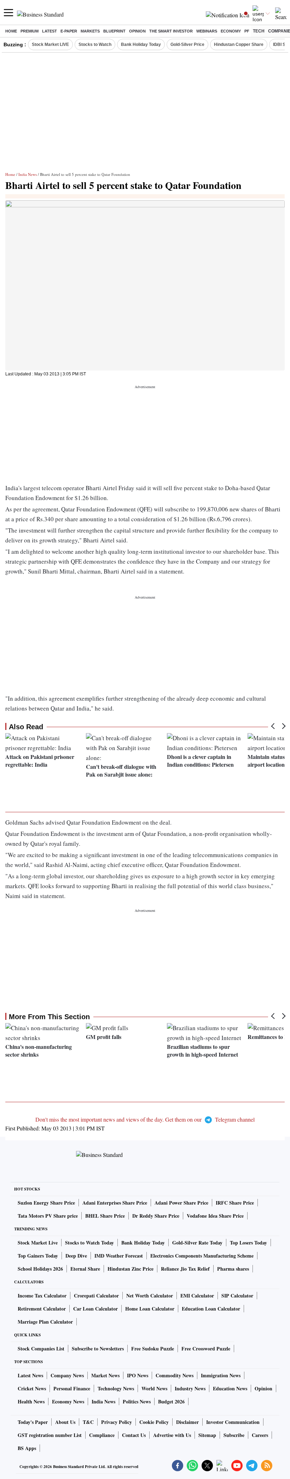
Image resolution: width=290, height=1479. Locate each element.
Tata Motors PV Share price (48, 1215)
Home (11, 31)
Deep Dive (76, 1255)
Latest (49, 31)
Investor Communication (233, 1422)
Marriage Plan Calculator (45, 1321)
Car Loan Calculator (95, 1308)
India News (27, 174)
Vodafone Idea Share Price (215, 1215)
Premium (30, 31)
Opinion (137, 31)
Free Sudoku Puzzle (152, 1348)
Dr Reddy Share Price (155, 1215)
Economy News (68, 1401)
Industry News (190, 1388)
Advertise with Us (172, 1435)
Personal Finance (71, 1388)
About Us (65, 1422)
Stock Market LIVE (50, 44)
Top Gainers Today (38, 1255)
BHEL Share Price (105, 1215)
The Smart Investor (171, 31)
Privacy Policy (116, 1422)
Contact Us (134, 1435)
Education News (230, 1388)
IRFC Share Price (235, 1202)
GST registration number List (50, 1435)
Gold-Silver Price (187, 44)
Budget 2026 (171, 1401)
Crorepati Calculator (96, 1295)
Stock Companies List (41, 1348)
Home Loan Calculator (149, 1308)
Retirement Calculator (42, 1308)
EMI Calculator (197, 1295)
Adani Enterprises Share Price (114, 1202)
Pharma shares (233, 1268)
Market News (105, 1375)
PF (246, 31)
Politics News (137, 1401)
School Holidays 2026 (40, 1268)
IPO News (137, 1375)
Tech (259, 31)
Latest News (30, 1375)
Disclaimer (187, 1422)
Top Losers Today (248, 1242)
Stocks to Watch (95, 44)
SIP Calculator (237, 1295)
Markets (90, 31)
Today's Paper (33, 1422)
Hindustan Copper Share (238, 44)
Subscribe (234, 1435)
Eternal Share (85, 1268)
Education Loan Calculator (211, 1308)
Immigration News (220, 1375)
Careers (260, 1435)
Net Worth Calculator (149, 1295)
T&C (88, 1422)
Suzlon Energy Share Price (46, 1202)
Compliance (102, 1435)
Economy (231, 31)
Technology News (116, 1388)
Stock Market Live (38, 1242)
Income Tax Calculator (42, 1295)
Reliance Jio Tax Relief (185, 1268)
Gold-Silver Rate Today (197, 1242)
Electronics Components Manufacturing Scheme (202, 1255)
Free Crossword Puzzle (205, 1348)
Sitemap (207, 1435)
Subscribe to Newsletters (98, 1348)
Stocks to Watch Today (89, 1242)
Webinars (206, 31)
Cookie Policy (154, 1422)
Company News (67, 1375)
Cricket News (32, 1388)
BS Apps (27, 1448)
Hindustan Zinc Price (130, 1268)
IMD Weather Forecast (118, 1255)
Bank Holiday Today (141, 44)
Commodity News (174, 1375)
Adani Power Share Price (181, 1202)
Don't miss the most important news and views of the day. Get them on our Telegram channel (145, 1119)
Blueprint (114, 31)
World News (154, 1388)
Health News (31, 1401)
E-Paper (68, 31)
